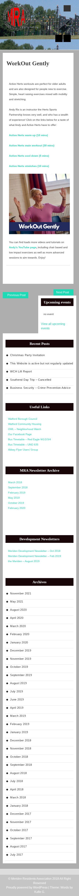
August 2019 (18, 683)
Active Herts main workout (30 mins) (31, 145)
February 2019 (16, 492)
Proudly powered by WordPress (27, 887)
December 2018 (20, 740)
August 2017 (18, 846)
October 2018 (19, 756)
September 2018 (18, 487)
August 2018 (18, 773)
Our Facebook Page (20, 434)
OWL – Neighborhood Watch (24, 429)
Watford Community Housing (24, 423)
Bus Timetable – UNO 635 (23, 444)
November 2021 (20, 593)
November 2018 (20, 748)
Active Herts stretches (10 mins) (29, 166)
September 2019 (21, 675)
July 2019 (16, 691)
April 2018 (17, 789)
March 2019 (18, 715)
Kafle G (39, 891)
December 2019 (20, 650)
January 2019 (19, 732)
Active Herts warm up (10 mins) (28, 135)
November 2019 (20, 658)
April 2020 (17, 617)
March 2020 (18, 626)
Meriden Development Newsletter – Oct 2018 (34, 550)
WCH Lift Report (21, 371)
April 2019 (17, 707)
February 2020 (16, 508)
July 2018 (16, 781)
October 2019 (16, 502)
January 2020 (19, 642)
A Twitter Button (59, 38)
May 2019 (14, 497)
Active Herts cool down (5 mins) (29, 155)
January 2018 (19, 805)
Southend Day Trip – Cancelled (30, 379)
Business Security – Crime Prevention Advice (40, 387)
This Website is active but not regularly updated (41, 363)
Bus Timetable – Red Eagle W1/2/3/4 (29, 439)
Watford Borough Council (22, 418)
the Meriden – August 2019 (24, 561)
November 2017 (20, 822)
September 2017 (21, 838)
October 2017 (19, 830)
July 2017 (16, 854)
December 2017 (20, 813)
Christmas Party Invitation (27, 355)
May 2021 (16, 601)
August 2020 (18, 609)
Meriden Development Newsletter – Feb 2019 (34, 556)
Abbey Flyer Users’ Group (23, 449)
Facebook (67, 38)
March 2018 (15, 482)
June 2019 (17, 699)
